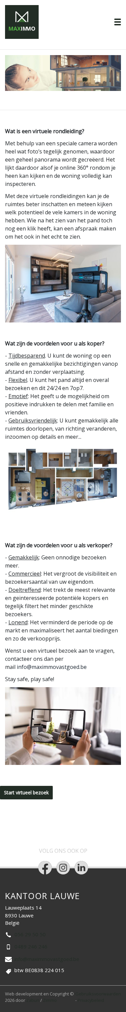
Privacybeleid (91, 1000)
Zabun (32, 1000)
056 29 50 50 (30, 934)
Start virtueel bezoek (26, 792)
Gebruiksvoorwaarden (98, 994)
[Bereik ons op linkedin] (81, 867)
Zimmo (50, 1000)
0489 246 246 (30, 946)
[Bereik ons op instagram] (63, 867)
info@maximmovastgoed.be (52, 667)
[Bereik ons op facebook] (45, 867)
